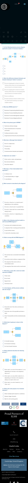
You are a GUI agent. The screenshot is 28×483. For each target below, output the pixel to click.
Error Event (7, 278)
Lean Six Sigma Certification (8, 472)
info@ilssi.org (14, 442)
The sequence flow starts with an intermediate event (13, 262)
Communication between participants (14, 151)
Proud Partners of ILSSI (14, 415)
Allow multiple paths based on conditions (15, 393)
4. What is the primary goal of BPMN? (11, 122)
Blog (23, 449)
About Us (5, 449)
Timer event (7, 275)
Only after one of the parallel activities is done (14, 312)
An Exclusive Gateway (10, 343)
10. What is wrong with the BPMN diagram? (13, 237)
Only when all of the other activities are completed (14, 307)
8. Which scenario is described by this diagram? (14, 184)
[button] (24, 4)
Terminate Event (9, 283)
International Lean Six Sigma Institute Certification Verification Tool (13, 478)
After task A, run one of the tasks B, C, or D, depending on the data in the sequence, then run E (15, 371)
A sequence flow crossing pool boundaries (15, 227)
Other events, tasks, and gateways (13, 159)
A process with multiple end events (13, 225)
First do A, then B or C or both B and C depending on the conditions (14, 203)
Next (23, 404)
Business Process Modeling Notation (13, 112)
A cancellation (8, 179)
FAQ (14, 451)
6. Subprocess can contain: (9, 155)
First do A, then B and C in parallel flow (14, 206)
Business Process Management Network (14, 115)
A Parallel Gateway (9, 341)
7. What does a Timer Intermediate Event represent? (12, 169)
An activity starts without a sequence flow (15, 259)
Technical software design (11, 126)
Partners (12, 449)
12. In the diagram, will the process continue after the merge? (13, 288)
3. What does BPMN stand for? (10, 107)
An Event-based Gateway (11, 346)
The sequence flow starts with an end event (15, 266)
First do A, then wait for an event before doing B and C (14, 210)
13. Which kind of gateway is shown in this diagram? (12, 323)
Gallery (8, 451)
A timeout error (8, 173)
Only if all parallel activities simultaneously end (15, 316)
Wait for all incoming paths (11, 398)
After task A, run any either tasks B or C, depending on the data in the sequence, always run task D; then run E (14, 377)
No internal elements (10, 161)
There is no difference (9, 96)
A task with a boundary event (12, 233)
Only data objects (9, 164)
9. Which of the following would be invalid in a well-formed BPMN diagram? (13, 221)
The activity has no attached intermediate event (15, 255)
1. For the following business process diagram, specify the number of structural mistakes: (13, 48)
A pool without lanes (10, 230)
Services (18, 449)
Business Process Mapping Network (13, 118)
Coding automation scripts (11, 133)
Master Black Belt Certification (9, 474)
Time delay (7, 148)
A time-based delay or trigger (12, 176)
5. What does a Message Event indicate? (12, 140)
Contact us (19, 451)
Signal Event (8, 281)
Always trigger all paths (10, 396)
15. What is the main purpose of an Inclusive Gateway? (13, 389)
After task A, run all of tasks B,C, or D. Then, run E (14, 383)
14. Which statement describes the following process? (13, 351)
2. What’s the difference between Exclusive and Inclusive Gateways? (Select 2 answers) (13, 79)
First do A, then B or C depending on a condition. (14, 214)
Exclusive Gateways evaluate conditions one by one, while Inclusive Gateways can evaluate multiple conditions (14, 100)
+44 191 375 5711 (14, 435)
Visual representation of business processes (13, 129)
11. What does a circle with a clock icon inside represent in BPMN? (13, 271)
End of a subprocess (10, 143)
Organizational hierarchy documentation (14, 135)
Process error (8, 146)
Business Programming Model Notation (14, 110)
